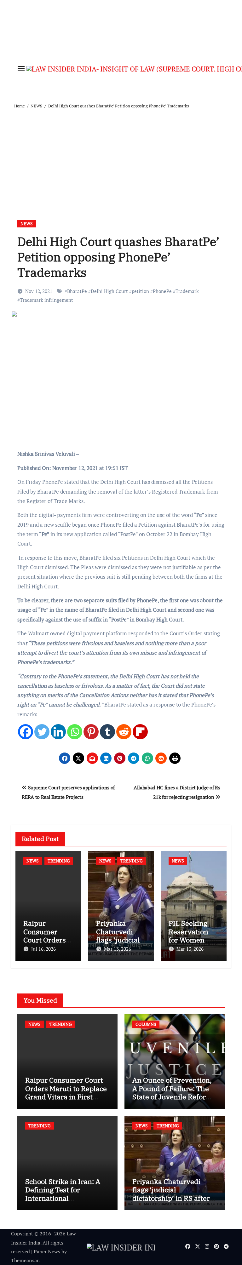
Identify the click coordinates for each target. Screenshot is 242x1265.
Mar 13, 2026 (117, 949)
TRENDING (59, 861)
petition (140, 291)
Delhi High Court (109, 291)
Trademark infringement (46, 300)
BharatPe (77, 291)
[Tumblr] (107, 731)
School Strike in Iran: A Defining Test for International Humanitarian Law (62, 1194)
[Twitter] (41, 731)
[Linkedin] (58, 731)
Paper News (47, 1251)
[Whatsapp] (74, 731)
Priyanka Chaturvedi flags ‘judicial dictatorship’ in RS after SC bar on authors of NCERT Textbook (171, 1198)
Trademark (187, 291)
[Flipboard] (140, 731)
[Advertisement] (122, 157)
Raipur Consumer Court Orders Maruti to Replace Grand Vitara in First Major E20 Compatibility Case (66, 1096)
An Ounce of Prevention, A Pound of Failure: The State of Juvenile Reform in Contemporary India (172, 1092)
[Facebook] (25, 731)
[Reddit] (123, 731)
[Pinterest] (91, 731)
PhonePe (162, 291)
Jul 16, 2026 (43, 949)
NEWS (26, 223)
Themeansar (24, 1260)
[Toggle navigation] (21, 68)
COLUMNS (145, 1024)
